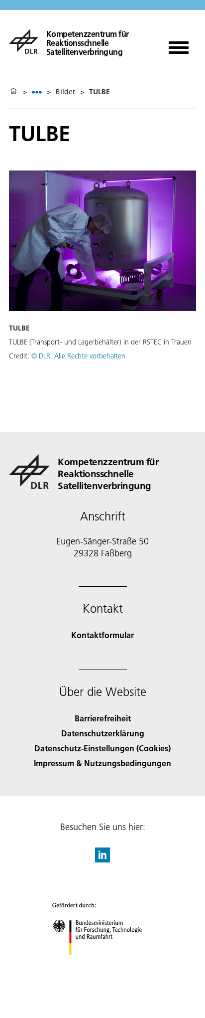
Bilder (65, 91)
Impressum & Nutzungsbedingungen (102, 763)
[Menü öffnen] (178, 44)
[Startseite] (13, 92)
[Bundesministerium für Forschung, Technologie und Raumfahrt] (102, 965)
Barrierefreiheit (103, 718)
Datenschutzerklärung (102, 733)
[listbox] (37, 92)
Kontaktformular (102, 635)
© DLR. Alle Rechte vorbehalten (78, 355)
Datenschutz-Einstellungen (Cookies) (102, 748)
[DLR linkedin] (102, 859)
